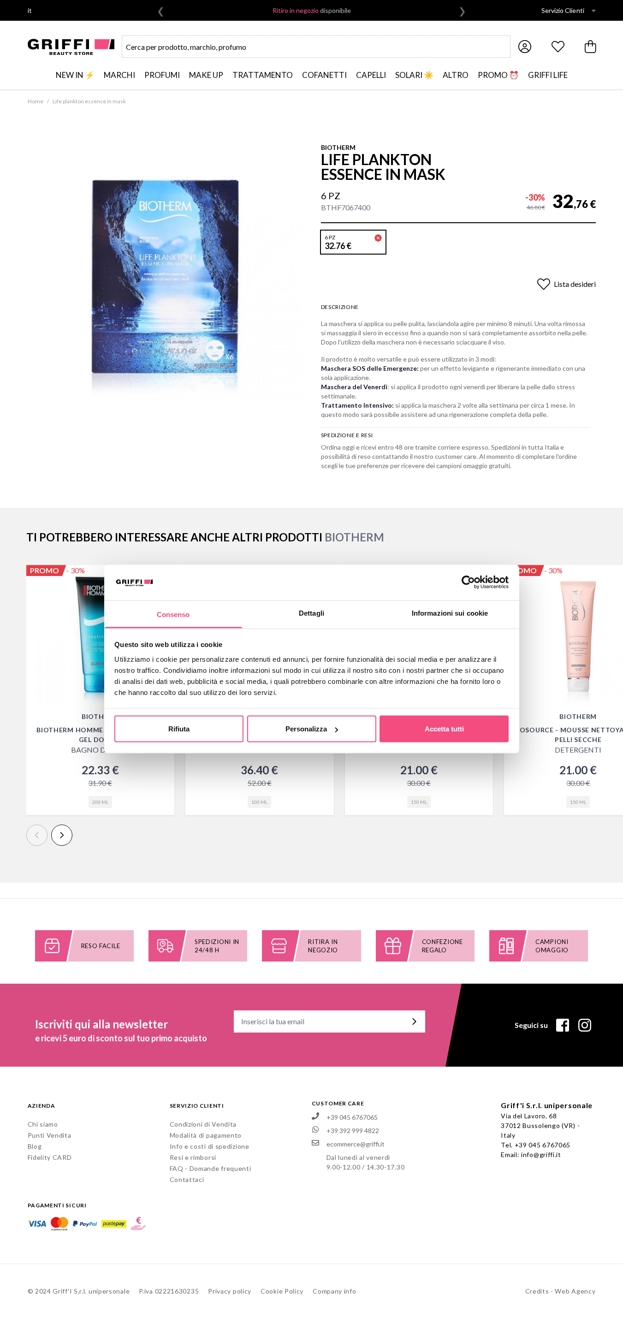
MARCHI (119, 75)
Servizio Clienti (562, 10)
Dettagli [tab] (311, 613)
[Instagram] (584, 1025)
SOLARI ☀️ (414, 75)
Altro (456, 75)
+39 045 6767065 (543, 1145)
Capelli (371, 75)
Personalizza (306, 729)
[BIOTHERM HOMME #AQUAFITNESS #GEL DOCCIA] (100, 639)
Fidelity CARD (50, 1157)
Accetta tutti (444, 729)
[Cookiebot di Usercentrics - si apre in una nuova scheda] (468, 582)
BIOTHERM (338, 147)
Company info (334, 1291)
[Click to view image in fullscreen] (165, 265)
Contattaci (187, 1179)
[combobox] (316, 47)
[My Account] (524, 46)
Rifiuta (179, 729)
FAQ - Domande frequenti (210, 1168)
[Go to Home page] (71, 47)
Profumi (162, 75)
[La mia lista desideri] (558, 46)
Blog (35, 1146)
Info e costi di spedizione (209, 1146)
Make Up (206, 75)
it (30, 10)
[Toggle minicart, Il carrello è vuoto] (591, 46)
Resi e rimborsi (193, 1157)
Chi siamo (43, 1124)
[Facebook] (562, 1025)
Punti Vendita (49, 1135)
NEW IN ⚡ (75, 75)
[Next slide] (61, 835)
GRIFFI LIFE (548, 75)
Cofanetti (324, 75)
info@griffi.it (541, 1154)
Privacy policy (229, 1291)
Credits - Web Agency (560, 1291)
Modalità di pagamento (206, 1135)
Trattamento (262, 75)
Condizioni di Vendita (203, 1124)
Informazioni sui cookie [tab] (450, 613)
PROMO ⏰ (498, 75)
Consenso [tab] (173, 614)
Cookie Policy (282, 1291)
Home (35, 101)
